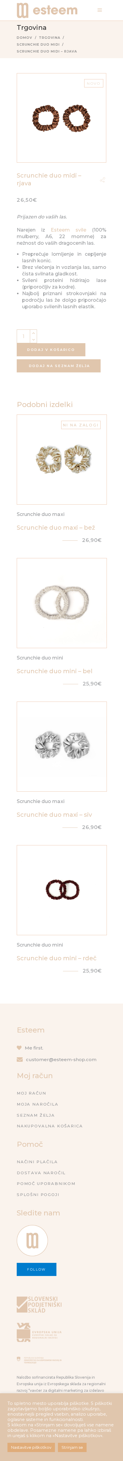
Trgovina (49, 38)
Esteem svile (68, 230)
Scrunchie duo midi (38, 44)
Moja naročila (38, 1104)
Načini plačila (37, 1161)
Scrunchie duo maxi (40, 514)
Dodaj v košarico (51, 350)
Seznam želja (36, 1115)
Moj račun (31, 1093)
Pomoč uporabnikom (46, 1183)
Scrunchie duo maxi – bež (56, 527)
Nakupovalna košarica (50, 1126)
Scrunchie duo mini (40, 658)
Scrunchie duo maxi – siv (54, 814)
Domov (25, 38)
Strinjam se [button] (72, 1447)
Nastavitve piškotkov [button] (31, 1447)
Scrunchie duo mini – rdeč (56, 958)
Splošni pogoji (38, 1194)
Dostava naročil (41, 1172)
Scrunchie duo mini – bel (55, 671)
